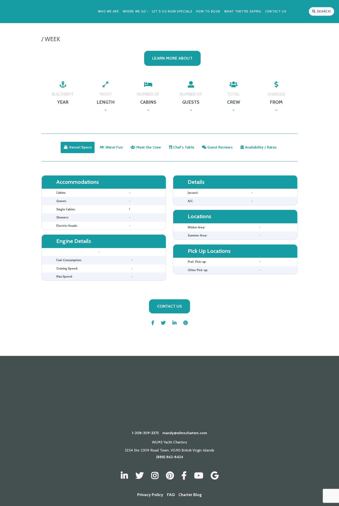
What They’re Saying (242, 11)
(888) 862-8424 (169, 457)
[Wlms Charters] (170, 476)
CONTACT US (169, 306)
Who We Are (108, 11)
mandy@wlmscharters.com (184, 433)
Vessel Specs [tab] (80, 147)
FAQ (171, 494)
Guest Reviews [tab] (219, 147)
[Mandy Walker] (124, 476)
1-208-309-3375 (145, 433)
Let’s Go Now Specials (172, 11)
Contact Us (275, 11)
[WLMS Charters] (140, 476)
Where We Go (134, 11)
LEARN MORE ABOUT (172, 58)
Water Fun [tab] (113, 147)
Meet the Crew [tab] (148, 147)
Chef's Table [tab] (183, 147)
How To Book (208, 11)
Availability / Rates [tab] (260, 147)
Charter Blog (190, 494)
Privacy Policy (150, 494)
